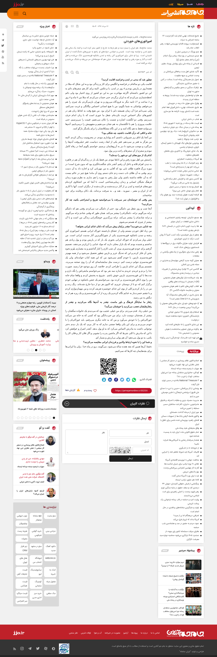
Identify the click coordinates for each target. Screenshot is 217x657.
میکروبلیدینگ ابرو (36, 572)
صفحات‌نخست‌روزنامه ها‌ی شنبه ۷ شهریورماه (37, 409)
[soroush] (104, 380)
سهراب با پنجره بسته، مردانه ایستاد (30, 466)
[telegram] (3, 41)
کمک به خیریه (52, 572)
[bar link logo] (18, 5)
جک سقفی (51, 593)
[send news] (72, 26)
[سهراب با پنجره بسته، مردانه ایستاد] (51, 462)
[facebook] (116, 380)
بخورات (24, 539)
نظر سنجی (73, 633)
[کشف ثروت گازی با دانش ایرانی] (51, 477)
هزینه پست (22, 531)
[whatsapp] (134, 380)
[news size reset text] (72, 73)
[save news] (77, 26)
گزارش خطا (70, 390)
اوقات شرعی (86, 633)
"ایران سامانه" (185, 651)
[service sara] (190, 4)
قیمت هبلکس (24, 584)
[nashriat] (182, 13)
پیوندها (134, 633)
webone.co (50, 558)
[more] (165, 550)
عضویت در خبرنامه (112, 633)
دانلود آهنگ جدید (51, 548)
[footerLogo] (185, 633)
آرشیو (125, 633)
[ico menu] (17, 13)
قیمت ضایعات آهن (22, 572)
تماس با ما (155, 633)
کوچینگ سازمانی (38, 584)
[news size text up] (67, 73)
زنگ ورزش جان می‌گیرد (34, 329)
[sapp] (3, 58)
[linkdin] (110, 380)
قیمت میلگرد (22, 593)
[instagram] (3, 35)
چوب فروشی (22, 516)
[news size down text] (77, 73)
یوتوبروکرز (23, 523)
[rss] (3, 64)
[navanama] (200, 4)
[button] (44, 350)
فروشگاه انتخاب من (37, 560)
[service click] (171, 4)
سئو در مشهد (36, 546)
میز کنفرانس (22, 601)
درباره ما (144, 633)
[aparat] (3, 52)
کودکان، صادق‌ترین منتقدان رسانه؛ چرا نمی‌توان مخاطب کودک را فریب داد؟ (173, 611)
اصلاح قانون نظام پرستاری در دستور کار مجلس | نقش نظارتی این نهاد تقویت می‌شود (30, 448)
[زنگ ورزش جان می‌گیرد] (51, 333)
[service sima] (180, 4)
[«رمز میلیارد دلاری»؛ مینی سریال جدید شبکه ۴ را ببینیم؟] (192, 565)
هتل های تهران (23, 560)
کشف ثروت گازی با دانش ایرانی (32, 481)
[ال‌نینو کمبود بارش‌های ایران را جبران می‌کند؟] (51, 493)
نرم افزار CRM (24, 548)
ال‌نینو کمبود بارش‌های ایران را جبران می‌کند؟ (30, 492)
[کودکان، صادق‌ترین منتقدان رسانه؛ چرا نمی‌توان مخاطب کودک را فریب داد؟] (192, 611)
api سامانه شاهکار (37, 518)
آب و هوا (98, 633)
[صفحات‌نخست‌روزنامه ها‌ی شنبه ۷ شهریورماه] (36, 386)
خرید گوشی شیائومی (36, 533)
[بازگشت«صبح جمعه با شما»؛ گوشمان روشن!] (192, 578)
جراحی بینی (51, 531)
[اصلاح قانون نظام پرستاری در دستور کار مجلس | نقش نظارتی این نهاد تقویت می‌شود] (51, 444)
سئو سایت (51, 516)
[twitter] (3, 46)
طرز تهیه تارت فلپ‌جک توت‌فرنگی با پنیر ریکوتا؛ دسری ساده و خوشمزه (179, 340)
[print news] (66, 27)
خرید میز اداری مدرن (36, 595)
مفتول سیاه (51, 581)
